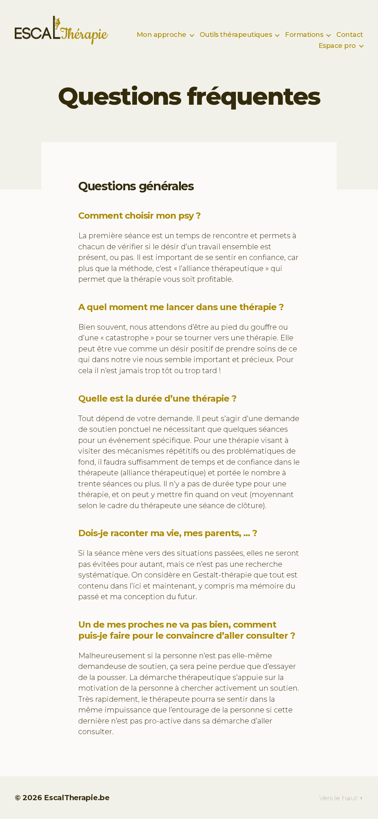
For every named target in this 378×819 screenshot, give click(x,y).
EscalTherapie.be (77, 797)
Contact (349, 35)
